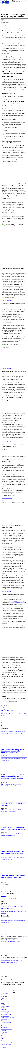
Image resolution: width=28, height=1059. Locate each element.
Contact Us (3, 994)
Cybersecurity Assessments (6, 1024)
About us (6, 28)
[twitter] (1, 720)
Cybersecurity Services (6, 1022)
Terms (2, 1040)
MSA (2, 1033)
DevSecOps (3, 1030)
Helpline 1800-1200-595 (6, 1044)
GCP (2, 1001)
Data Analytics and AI (5, 1019)
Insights (13, 28)
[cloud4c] (6, 4)
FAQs (2, 1038)
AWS (2, 999)
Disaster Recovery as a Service (7, 1017)
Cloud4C (15, 601)
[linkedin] (1, 724)
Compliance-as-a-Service (6, 1029)
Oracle (2, 1003)
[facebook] (1, 722)
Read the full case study (7, 300)
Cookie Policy (4, 1047)
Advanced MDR (4, 1025)
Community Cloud (5, 1006)
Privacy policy (4, 1032)
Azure (2, 998)
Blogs (20, 28)
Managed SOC (4, 1027)
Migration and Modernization (7, 1012)
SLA (2, 1035)
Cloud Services (4, 1009)
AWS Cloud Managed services (16, 602)
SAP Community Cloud (6, 1014)
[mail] (1, 725)
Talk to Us (3, 896)
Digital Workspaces (5, 1016)
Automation (3, 1020)
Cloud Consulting (5, 1011)
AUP (2, 1037)
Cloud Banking (4, 1007)
